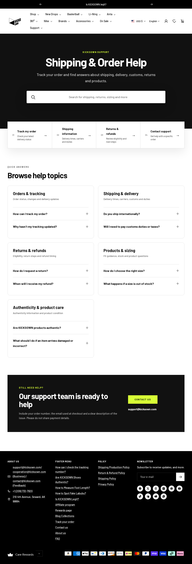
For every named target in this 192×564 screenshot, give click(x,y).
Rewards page (63, 510)
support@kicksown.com (142, 409)
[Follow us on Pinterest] (172, 489)
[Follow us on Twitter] (148, 489)
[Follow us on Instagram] (164, 489)
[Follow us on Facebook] (140, 489)
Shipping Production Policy (114, 467)
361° (32, 21)
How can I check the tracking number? (71, 469)
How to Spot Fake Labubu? (70, 493)
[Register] (180, 477)
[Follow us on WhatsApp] (164, 496)
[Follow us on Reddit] (156, 496)
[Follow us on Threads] (156, 489)
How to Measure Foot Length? (72, 487)
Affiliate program (65, 504)
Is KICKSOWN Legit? (67, 499)
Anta (110, 14)
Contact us (143, 399)
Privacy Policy (106, 484)
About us (60, 533)
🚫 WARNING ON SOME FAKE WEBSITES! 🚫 (96, 5)
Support (35, 27)
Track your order (64, 521)
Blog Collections (64, 516)
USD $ (139, 21)
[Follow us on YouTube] (179, 489)
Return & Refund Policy (111, 472)
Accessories (83, 21)
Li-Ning (93, 14)
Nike (47, 21)
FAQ (57, 538)
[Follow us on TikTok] (140, 496)
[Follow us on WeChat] (148, 496)
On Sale (104, 21)
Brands (62, 21)
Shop (33, 14)
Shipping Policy (107, 478)
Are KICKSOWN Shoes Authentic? (68, 479)
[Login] (166, 21)
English (153, 21)
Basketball (73, 14)
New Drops (51, 14)
